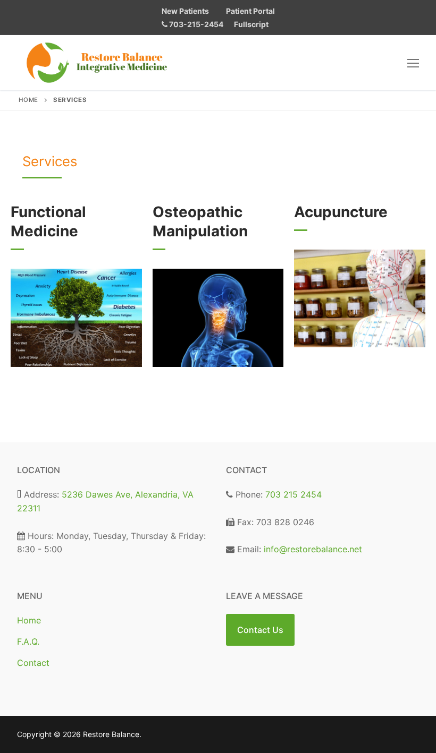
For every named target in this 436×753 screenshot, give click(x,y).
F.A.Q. (28, 641)
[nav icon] (413, 63)
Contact (33, 662)
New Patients (185, 10)
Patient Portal (250, 10)
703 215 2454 (293, 494)
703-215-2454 (195, 24)
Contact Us (260, 629)
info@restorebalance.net (313, 549)
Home (28, 100)
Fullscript (251, 24)
